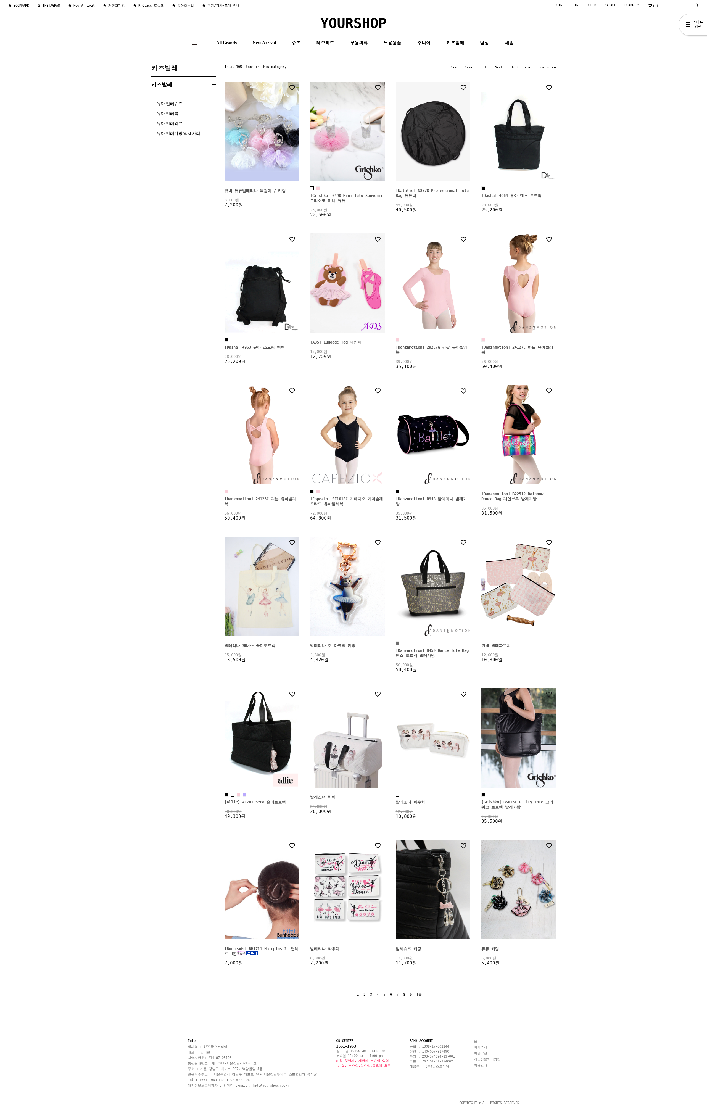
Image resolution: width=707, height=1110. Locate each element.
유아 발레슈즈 (170, 103)
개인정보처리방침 (487, 1059)
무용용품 (392, 42)
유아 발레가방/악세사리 (178, 133)
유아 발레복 (167, 113)
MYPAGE (610, 5)
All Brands (226, 42)
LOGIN (557, 5)
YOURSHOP (353, 23)
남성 (484, 42)
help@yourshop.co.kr (271, 1085)
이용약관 (480, 1053)
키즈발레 (455, 42)
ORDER (591, 5)
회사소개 (480, 1047)
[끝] (420, 994)
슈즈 (296, 42)
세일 (509, 42)
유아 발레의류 (170, 123)
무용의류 (359, 42)
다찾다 (693, 26)
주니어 (424, 42)
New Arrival (264, 42)
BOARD (630, 5)
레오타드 (325, 42)
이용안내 (480, 1065)
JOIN (574, 5)
